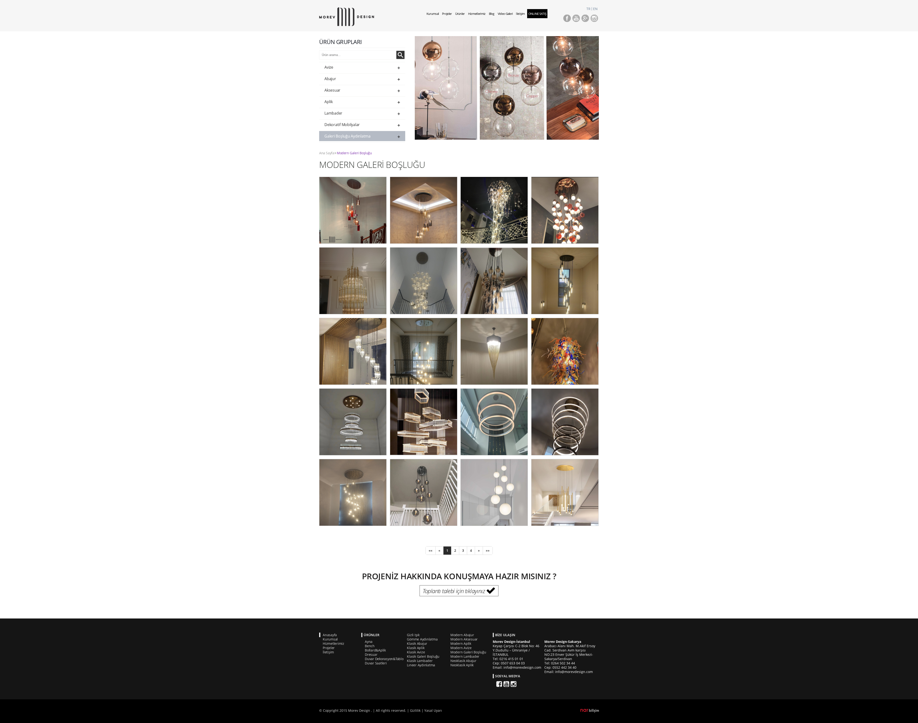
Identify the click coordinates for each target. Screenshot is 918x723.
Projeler (447, 13)
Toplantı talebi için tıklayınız (454, 591)
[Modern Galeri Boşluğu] (346, 24)
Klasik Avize (416, 652)
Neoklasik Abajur (463, 660)
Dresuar (371, 654)
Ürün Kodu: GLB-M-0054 (423, 210)
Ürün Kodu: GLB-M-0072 (494, 492)
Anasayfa (330, 635)
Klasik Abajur (417, 643)
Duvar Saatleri (376, 663)
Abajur (330, 78)
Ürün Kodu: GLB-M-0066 (352, 421)
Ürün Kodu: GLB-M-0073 (565, 492)
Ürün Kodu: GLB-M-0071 (423, 492)
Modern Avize (461, 648)
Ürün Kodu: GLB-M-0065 (565, 351)
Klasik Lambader (419, 660)
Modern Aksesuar (464, 639)
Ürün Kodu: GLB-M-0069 (565, 421)
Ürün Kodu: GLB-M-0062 (352, 351)
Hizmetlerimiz (477, 13)
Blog (491, 13)
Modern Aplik (460, 643)
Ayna (368, 641)
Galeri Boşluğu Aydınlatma (347, 136)
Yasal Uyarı (433, 710)
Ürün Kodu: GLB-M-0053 (352, 210)
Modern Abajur (462, 635)
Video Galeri (505, 13)
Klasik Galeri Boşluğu (423, 656)
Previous (407, 92)
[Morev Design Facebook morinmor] (567, 20)
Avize (328, 67)
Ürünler (460, 13)
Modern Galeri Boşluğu (354, 153)
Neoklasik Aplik (462, 665)
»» (488, 550)
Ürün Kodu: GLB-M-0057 (565, 210)
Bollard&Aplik (375, 650)
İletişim (520, 13)
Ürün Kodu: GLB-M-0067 (423, 421)
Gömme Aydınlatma (422, 639)
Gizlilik (415, 710)
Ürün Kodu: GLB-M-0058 (352, 280)
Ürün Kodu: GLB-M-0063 (423, 351)
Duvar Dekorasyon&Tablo (384, 659)
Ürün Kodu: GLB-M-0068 (494, 421)
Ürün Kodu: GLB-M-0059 (423, 280)
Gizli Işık (413, 635)
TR (588, 8)
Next (607, 92)
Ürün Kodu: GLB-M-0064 (494, 351)
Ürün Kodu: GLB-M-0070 (352, 492)
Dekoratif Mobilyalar (342, 124)
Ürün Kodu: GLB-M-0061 (565, 280)
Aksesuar (332, 90)
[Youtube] (576, 20)
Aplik (328, 101)
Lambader (333, 113)
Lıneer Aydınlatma (421, 665)
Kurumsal (432, 13)
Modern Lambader (464, 656)
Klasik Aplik (415, 648)
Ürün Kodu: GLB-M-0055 (494, 210)
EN (595, 8)
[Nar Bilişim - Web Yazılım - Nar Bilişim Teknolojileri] (589, 711)
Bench (370, 646)
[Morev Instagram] (594, 20)
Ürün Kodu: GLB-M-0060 (494, 280)
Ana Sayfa (326, 153)
